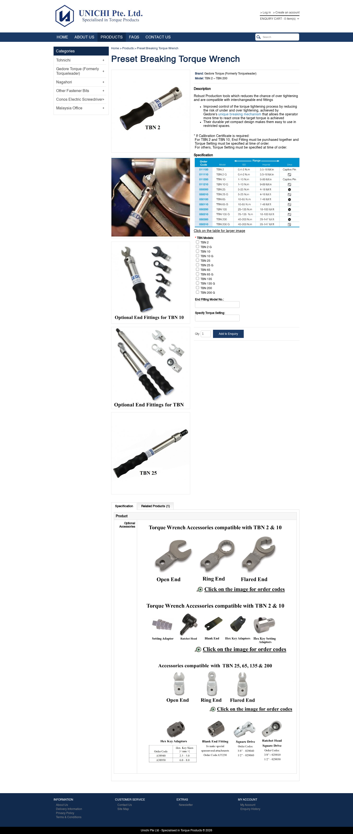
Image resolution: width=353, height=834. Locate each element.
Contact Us (158, 37)
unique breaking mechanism (239, 114)
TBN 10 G (207, 256)
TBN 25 (205, 260)
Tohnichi (63, 60)
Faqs (134, 37)
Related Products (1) (155, 506)
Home (62, 37)
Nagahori (64, 82)
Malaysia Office (69, 108)
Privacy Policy (65, 813)
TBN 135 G (208, 283)
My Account (247, 805)
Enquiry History (250, 809)
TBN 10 (205, 251)
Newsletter (186, 805)
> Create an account (286, 12)
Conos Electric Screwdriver (79, 99)
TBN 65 (205, 270)
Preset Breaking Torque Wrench (157, 48)
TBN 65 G (207, 274)
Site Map (123, 809)
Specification (124, 506)
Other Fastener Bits (72, 90)
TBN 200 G (208, 292)
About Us (84, 37)
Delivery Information (69, 809)
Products (112, 37)
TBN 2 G (206, 247)
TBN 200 (206, 288)
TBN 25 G (207, 265)
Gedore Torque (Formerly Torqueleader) (77, 71)
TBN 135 (206, 279)
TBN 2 (205, 242)
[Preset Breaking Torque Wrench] (150, 150)
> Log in (265, 12)
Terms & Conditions (68, 817)
